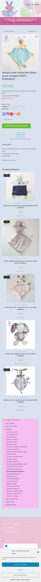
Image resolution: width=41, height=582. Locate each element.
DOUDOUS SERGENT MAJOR (14, 491)
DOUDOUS (9, 429)
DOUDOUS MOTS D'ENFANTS (17, 106)
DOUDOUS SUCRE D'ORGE (13, 493)
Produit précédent (10, 31)
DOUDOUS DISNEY (11, 442)
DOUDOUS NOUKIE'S (12, 481)
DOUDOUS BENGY (11, 437)
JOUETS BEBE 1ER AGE (12, 499)
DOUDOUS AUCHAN (12, 432)
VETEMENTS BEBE (11, 505)
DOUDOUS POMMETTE (12, 489)
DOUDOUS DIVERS (11, 444)
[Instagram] (7, 114)
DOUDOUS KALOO (11, 459)
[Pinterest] (11, 114)
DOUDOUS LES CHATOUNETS (14, 466)
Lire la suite (20, 215)
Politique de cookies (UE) (11, 531)
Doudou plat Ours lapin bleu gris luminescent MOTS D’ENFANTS (20, 401)
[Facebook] (4, 114)
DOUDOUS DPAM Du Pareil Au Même (16, 452)
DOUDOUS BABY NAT (12, 434)
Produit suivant (32, 31)
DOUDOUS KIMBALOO (12, 461)
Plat (17, 109)
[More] (18, 114)
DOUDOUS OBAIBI (11, 484)
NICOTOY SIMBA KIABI (12, 479)
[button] (38, 552)
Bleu (10, 109)
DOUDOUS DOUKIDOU (12, 449)
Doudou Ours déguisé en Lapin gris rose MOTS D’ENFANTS (20, 355)
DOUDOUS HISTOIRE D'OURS (14, 456)
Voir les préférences (20, 575)
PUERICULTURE (10, 502)
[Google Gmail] (15, 114)
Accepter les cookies (20, 564)
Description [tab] (21, 134)
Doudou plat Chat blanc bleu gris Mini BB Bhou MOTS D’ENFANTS (20, 207)
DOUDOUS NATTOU (12, 476)
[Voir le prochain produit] (37, 31)
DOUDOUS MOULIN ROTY (13, 474)
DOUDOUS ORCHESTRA (13, 486)
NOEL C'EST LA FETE (11, 426)
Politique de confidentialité (12, 524)
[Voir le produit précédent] (3, 31)
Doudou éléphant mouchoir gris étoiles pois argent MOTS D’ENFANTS (20, 262)
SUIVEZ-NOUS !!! (10, 541)
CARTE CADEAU (10, 423)
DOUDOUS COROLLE (12, 439)
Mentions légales (25, 579)
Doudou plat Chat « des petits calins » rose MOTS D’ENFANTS (20, 308)
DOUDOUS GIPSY (11, 454)
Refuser (20, 570)
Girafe (13, 109)
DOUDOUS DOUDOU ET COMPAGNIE (16, 447)
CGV (5, 520)
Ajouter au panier (20, 364)
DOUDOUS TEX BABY (12, 496)
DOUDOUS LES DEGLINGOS (14, 469)
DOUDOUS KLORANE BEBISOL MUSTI (16, 464)
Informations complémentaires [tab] (20, 139)
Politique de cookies (15, 579)
